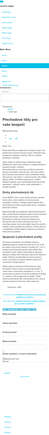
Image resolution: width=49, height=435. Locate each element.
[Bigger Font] (13, 142)
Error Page (6, 38)
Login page (6, 12)
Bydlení (5, 65)
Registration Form (9, 17)
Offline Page (7, 33)
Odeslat (7, 373)
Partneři (7, 427)
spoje (22, 309)
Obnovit (6, 361)
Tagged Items (7, 43)
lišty (4, 309)
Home (4, 55)
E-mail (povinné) (10, 332)
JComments (24, 376)
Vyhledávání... (6, 87)
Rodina (5, 76)
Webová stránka (9, 341)
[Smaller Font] (9, 142)
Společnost (6, 81)
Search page (7, 27)
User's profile (7, 22)
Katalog (7, 432)
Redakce (7, 416)
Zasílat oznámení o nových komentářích (20, 353)
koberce (28, 309)
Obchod (7, 422)
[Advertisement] (24, 395)
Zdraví (4, 71)
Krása (4, 60)
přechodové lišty (13, 309)
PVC (34, 309)
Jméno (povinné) (10, 323)
